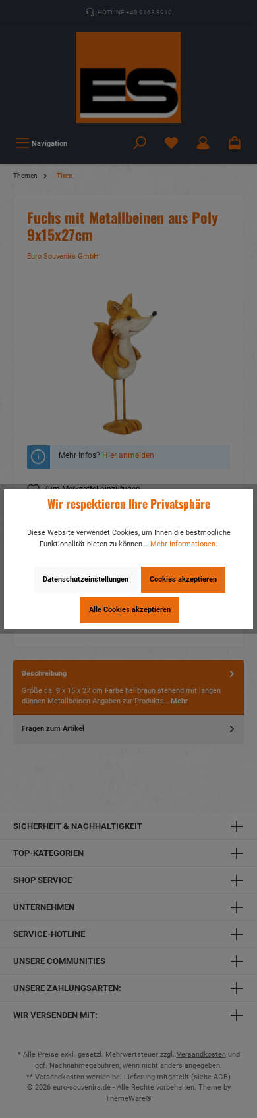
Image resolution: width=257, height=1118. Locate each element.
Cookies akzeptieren (183, 579)
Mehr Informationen (182, 544)
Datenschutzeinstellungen (85, 579)
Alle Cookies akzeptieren (130, 609)
